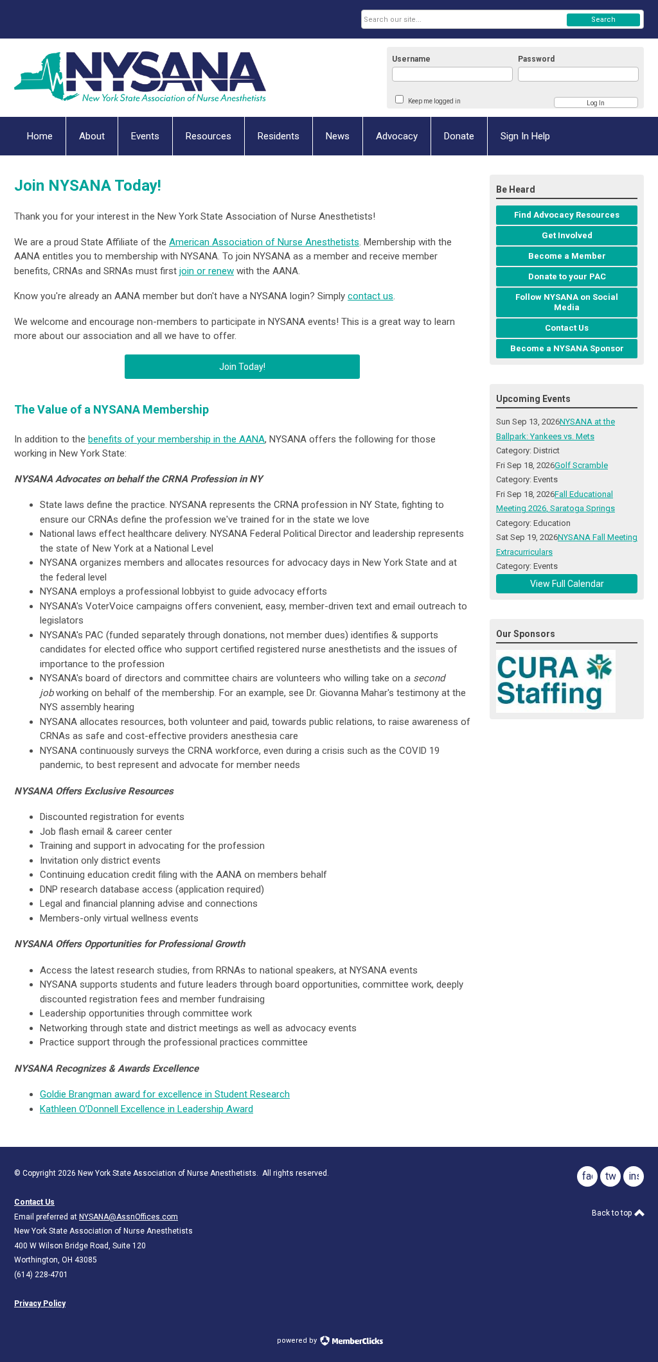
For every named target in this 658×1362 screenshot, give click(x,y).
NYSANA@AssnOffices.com (128, 1216)
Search (603, 19)
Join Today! (242, 367)
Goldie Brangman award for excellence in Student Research (165, 1094)
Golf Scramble (581, 465)
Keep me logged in (434, 101)
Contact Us (34, 1202)
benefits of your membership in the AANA (176, 439)
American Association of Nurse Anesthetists (264, 242)
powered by (298, 1340)
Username (411, 59)
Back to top (613, 1213)
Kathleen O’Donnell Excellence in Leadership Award (146, 1109)
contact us (370, 296)
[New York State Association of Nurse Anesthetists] (140, 77)
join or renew (206, 271)
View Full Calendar (567, 584)
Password (536, 59)
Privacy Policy (40, 1303)
